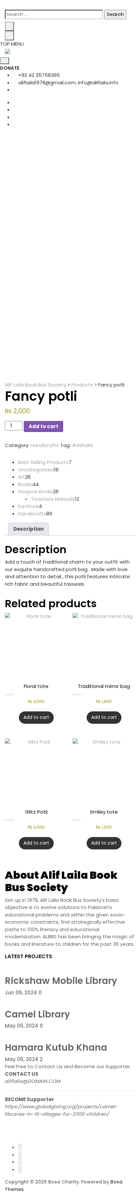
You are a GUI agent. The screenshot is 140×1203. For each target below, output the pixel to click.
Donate (9, 68)
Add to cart (43, 426)
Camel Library (37, 1014)
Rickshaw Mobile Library (61, 980)
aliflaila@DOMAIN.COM (33, 1081)
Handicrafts (45, 445)
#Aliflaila (82, 445)
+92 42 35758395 (38, 75)
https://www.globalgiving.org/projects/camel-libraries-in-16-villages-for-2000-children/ (61, 1110)
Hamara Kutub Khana (56, 1047)
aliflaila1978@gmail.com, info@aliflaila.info (68, 82)
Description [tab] (28, 528)
